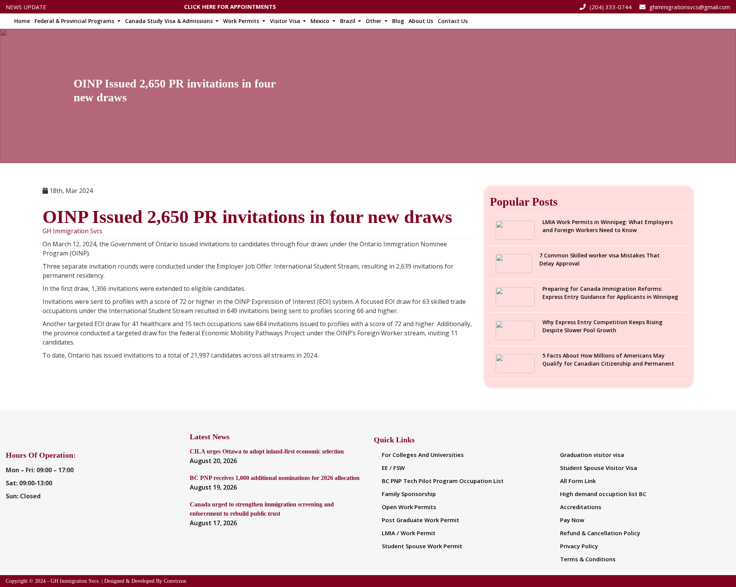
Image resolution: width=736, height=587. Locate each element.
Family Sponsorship (409, 494)
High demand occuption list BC (603, 494)
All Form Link (578, 481)
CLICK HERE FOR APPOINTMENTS (230, 5)
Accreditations (580, 507)
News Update (26, 7)
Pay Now (572, 520)
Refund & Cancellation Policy (600, 533)
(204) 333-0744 (611, 7)
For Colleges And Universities (423, 454)
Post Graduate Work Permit (420, 520)
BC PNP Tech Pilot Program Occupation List (443, 481)
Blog (398, 21)
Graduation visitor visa (592, 454)
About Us (421, 21)
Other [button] (374, 21)
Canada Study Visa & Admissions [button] (169, 21)
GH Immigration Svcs (72, 231)
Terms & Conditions (588, 559)
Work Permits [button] (242, 21)
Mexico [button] (320, 21)
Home (22, 21)
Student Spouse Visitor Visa (598, 468)
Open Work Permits (409, 507)
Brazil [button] (348, 21)
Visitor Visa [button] (286, 21)
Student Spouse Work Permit (422, 546)
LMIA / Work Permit (408, 533)
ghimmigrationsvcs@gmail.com (689, 7)
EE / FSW (393, 468)
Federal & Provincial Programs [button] (75, 21)
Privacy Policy (579, 546)
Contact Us (453, 21)
